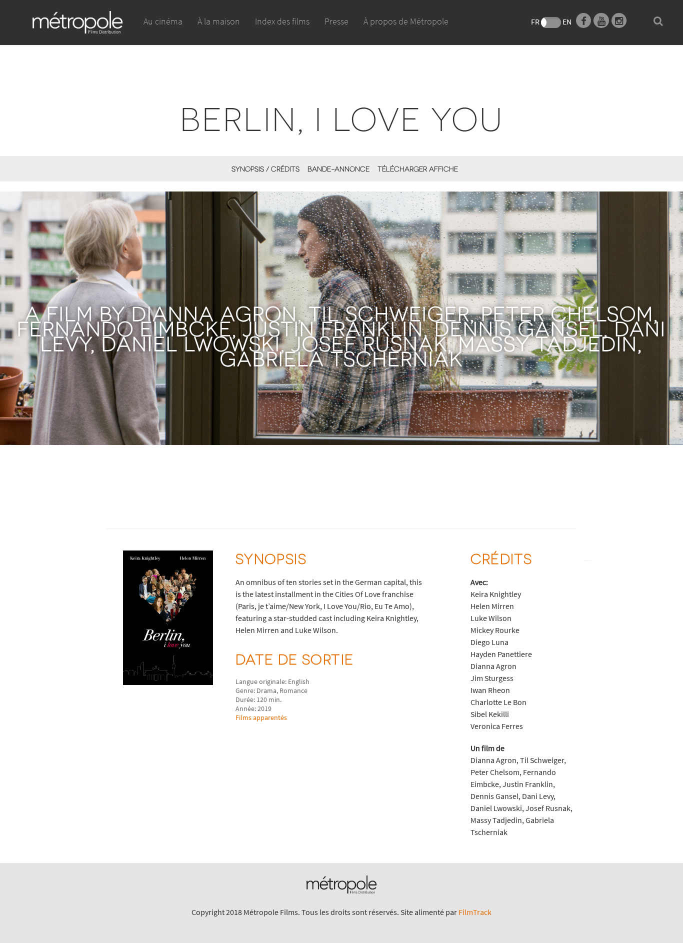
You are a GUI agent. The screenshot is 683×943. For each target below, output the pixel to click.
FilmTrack (475, 912)
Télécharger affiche (418, 168)
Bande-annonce (339, 168)
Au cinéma (163, 21)
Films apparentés (261, 717)
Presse (336, 21)
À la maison (219, 21)
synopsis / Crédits (266, 168)
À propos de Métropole (406, 21)
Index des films (282, 21)
